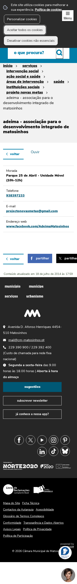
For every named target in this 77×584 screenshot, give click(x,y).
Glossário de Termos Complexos (23, 516)
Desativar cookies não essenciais (31, 40)
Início (8, 65)
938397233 (15, 195)
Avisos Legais (12, 529)
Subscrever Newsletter (32, 401)
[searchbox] (38, 52)
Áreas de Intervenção (25, 81)
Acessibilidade (45, 510)
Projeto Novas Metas (24, 92)
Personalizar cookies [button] (22, 19)
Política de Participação (18, 536)
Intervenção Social (22, 71)
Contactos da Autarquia (18, 510)
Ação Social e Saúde (23, 76)
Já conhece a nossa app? (32, 414)
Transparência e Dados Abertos (43, 523)
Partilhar (42, 258)
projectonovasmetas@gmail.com (32, 211)
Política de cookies (48, 9)
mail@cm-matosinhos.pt (26, 340)
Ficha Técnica (30, 503)
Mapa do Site (11, 503)
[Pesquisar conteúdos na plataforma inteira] (59, 52)
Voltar (15, 154)
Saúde (59, 81)
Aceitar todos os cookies (25, 30)
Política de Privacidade (37, 529)
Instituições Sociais (23, 86)
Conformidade (12, 523)
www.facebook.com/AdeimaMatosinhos (37, 226)
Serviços (29, 65)
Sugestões (32, 387)
